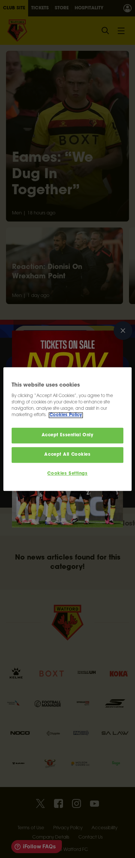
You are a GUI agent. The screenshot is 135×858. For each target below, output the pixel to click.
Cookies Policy (66, 415)
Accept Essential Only (68, 436)
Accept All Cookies (67, 455)
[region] (67, 429)
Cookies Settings (67, 474)
